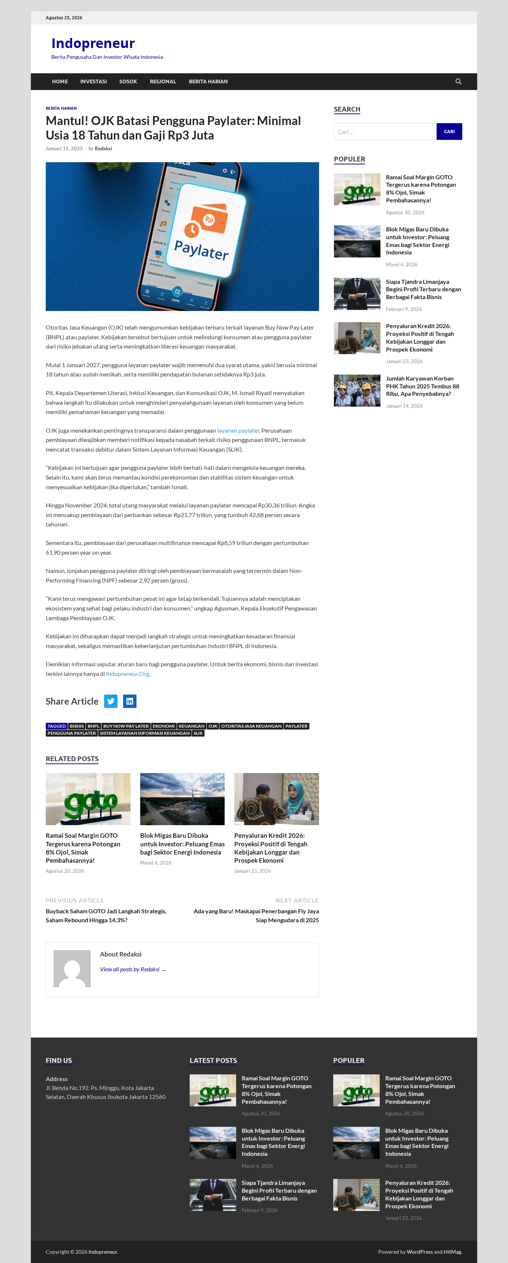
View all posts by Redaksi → (133, 968)
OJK (213, 726)
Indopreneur (93, 43)
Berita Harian (208, 81)
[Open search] (458, 81)
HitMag (452, 1251)
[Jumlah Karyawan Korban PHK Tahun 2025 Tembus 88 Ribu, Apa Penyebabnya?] (357, 378)
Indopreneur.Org (127, 673)
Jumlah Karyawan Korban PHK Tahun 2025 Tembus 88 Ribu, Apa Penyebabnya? (422, 386)
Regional (163, 81)
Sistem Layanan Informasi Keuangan (145, 733)
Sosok (128, 81)
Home (60, 81)
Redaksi (103, 148)
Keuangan (192, 726)
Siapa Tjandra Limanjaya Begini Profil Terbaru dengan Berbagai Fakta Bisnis (423, 289)
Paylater (297, 726)
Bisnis (77, 726)
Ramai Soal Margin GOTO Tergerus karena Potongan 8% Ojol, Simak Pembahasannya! (83, 847)
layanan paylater (238, 430)
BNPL (93, 726)
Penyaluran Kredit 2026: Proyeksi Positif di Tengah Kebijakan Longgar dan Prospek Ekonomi (271, 847)
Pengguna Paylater (72, 733)
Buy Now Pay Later (126, 726)
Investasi (93, 81)
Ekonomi (164, 726)
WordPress (420, 1251)
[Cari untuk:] (398, 131)
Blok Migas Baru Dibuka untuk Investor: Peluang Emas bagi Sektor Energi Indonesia (182, 843)
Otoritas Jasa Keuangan (251, 726)
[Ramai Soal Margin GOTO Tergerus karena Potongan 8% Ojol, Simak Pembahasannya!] (88, 801)
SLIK (198, 733)
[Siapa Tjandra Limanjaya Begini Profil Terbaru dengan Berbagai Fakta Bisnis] (357, 282)
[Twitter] (111, 701)
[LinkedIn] (129, 701)
